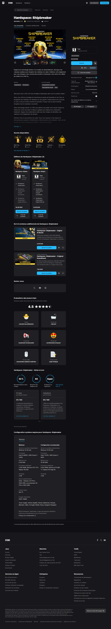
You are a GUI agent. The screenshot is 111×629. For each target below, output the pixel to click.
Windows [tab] (22, 439)
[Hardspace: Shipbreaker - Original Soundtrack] (25, 259)
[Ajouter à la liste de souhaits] (63, 247)
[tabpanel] (40, 463)
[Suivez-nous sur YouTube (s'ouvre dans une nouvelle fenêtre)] (40, 288)
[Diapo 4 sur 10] (52, 62)
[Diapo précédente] (15, 62)
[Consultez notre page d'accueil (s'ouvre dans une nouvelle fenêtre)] (45, 288)
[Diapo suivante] (64, 62)
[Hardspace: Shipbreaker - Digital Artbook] (25, 233)
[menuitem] (37, 10)
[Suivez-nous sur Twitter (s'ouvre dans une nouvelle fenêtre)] (34, 288)
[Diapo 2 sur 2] (40, 421)
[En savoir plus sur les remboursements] (96, 82)
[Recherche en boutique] (15, 10)
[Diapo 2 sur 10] (35, 62)
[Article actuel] (27, 62)
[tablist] (40, 439)
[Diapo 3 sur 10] (44, 62)
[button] (40, 126)
